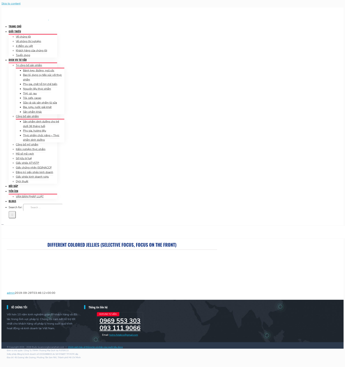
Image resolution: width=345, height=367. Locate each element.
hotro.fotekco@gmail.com (123, 335)
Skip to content (10, 4)
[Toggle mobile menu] (2, 223)
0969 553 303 (120, 321)
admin (11, 293)
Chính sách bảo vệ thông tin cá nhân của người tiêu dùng (95, 347)
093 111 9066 (120, 328)
